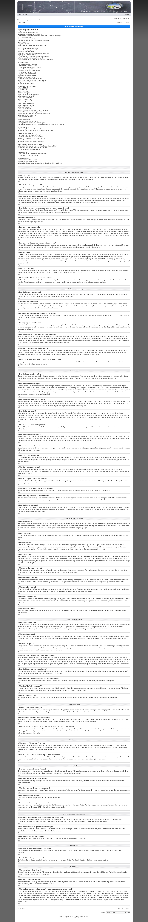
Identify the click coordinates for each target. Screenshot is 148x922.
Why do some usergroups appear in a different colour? (35, 113)
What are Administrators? (26, 105)
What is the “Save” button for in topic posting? (32, 80)
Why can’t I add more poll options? (29, 70)
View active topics (36, 20)
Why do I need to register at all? (28, 32)
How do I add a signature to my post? (29, 67)
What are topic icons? (25, 101)
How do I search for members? (27, 140)
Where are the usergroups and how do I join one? (33, 110)
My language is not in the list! (27, 55)
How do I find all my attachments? (28, 155)
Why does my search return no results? (30, 136)
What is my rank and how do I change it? (30, 58)
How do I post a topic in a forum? (28, 64)
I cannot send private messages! (28, 121)
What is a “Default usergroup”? (27, 115)
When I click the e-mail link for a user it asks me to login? (35, 59)
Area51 (20, 884)
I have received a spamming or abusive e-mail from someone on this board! (41, 124)
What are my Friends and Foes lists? (29, 129)
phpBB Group (73, 872)
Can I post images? (24, 93)
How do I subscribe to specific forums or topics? (33, 147)
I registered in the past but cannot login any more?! (34, 40)
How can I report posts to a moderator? (30, 78)
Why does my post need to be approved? (31, 82)
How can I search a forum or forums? (29, 135)
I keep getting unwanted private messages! (31, 123)
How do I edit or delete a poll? (27, 72)
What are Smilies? (24, 91)
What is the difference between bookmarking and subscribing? (37, 146)
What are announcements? (26, 96)
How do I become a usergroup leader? (30, 112)
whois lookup (48, 893)
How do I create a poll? (25, 69)
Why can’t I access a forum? (27, 74)
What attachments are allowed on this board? (32, 154)
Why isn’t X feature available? (27, 161)
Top (19, 181)
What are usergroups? (25, 108)
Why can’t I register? (24, 44)
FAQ (20, 14)
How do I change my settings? (27, 50)
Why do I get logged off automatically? (30, 34)
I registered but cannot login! (27, 39)
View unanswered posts (23, 20)
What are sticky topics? (25, 98)
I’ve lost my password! (25, 37)
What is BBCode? (23, 88)
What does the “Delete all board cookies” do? (32, 45)
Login (127, 14)
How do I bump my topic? (26, 83)
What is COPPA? (23, 42)
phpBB (68, 916)
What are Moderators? (25, 107)
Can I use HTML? (23, 89)
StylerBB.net (78, 918)
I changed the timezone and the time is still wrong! (33, 53)
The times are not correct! (26, 51)
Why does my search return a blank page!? (31, 138)
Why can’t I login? (23, 31)
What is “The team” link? (25, 117)
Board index (21, 22)
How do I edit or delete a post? (27, 66)
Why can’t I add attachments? (27, 75)
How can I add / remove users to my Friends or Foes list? (36, 130)
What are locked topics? (25, 99)
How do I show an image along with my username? (34, 56)
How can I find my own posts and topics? (31, 141)
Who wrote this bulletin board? (27, 160)
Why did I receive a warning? (27, 77)
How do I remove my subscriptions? (29, 149)
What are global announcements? (28, 94)
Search (25, 14)
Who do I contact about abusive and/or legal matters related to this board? (41, 163)
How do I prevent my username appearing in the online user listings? (39, 36)
